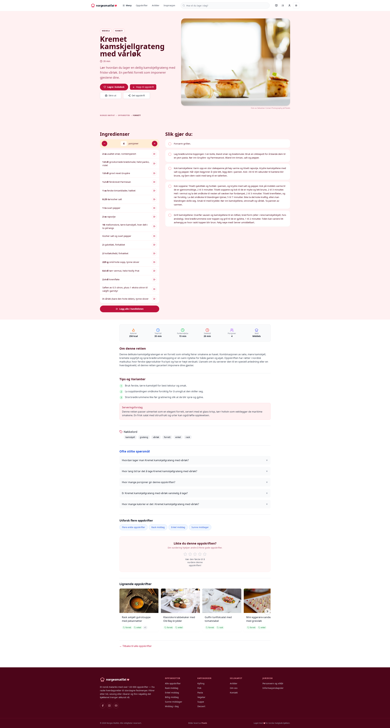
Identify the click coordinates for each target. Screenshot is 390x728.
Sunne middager (200, 527)
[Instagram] (109, 705)
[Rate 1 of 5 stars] (185, 554)
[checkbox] (227, 143)
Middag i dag (172, 706)
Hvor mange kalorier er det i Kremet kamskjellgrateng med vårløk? (195, 504)
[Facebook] (102, 705)
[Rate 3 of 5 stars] (195, 554)
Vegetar (201, 697)
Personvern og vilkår (272, 683)
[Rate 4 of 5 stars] (199, 554)
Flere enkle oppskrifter (133, 527)
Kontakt (234, 692)
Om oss (234, 688)
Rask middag (158, 527)
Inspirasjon (169, 5)
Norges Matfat (107, 115)
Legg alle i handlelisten (131, 308)
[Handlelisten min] (283, 5)
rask (188, 437)
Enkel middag (178, 527)
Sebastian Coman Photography (269, 108)
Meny (129, 5)
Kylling (200, 683)
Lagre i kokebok (115, 86)
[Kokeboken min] (276, 5)
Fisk (199, 688)
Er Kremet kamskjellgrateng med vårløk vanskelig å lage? (195, 493)
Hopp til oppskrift (145, 86)
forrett (167, 437)
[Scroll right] (267, 611)
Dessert (201, 706)
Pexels (287, 108)
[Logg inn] (289, 5)
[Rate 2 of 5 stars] (190, 554)
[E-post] (116, 705)
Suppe (200, 701)
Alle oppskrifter (173, 683)
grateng (144, 437)
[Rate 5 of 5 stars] (204, 554)
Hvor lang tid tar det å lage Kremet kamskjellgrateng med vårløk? (195, 471)
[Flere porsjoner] (154, 143)
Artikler (155, 5)
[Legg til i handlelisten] (154, 153)
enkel (178, 437)
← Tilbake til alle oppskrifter (135, 646)
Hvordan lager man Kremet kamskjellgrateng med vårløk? (195, 460)
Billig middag (172, 697)
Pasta (200, 692)
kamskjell (130, 437)
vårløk (156, 437)
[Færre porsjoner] (104, 143)
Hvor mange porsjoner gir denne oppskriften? (195, 482)
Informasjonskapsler (273, 688)
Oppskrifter (142, 5)
